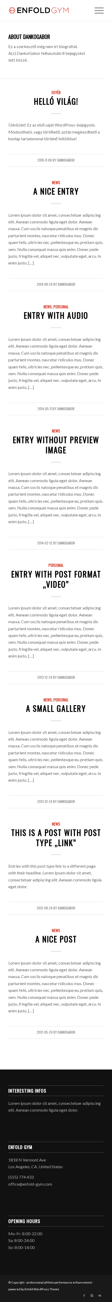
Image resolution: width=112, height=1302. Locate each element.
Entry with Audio (56, 315)
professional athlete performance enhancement (59, 1282)
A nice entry (56, 191)
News (56, 182)
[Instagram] (92, 1295)
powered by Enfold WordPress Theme (33, 1289)
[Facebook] (84, 1295)
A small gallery (56, 708)
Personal (61, 306)
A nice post (56, 939)
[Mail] (100, 1295)
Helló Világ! (56, 101)
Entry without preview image (56, 445)
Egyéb (56, 92)
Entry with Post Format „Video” (56, 579)
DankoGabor (65, 160)
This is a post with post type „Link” (56, 837)
